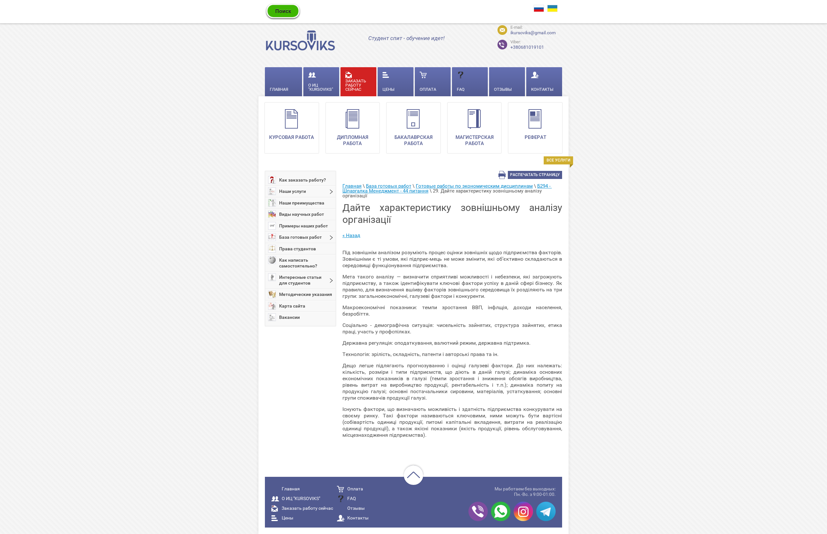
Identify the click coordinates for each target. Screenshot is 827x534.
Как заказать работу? (302, 180)
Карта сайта (292, 306)
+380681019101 (521, 44)
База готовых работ (300, 237)
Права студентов (297, 248)
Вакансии (289, 317)
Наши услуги (292, 191)
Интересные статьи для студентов (300, 280)
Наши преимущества (301, 202)
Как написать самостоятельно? (298, 262)
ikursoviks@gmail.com (533, 32)
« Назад (351, 235)
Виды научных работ (301, 214)
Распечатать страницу (535, 175)
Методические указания (305, 294)
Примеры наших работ (303, 225)
